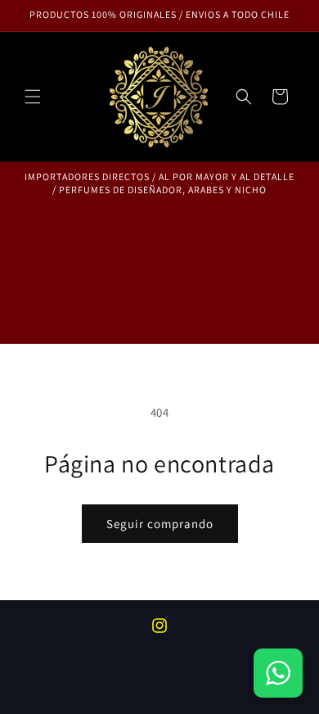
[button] (33, 97)
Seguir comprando (159, 523)
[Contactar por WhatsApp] (278, 673)
